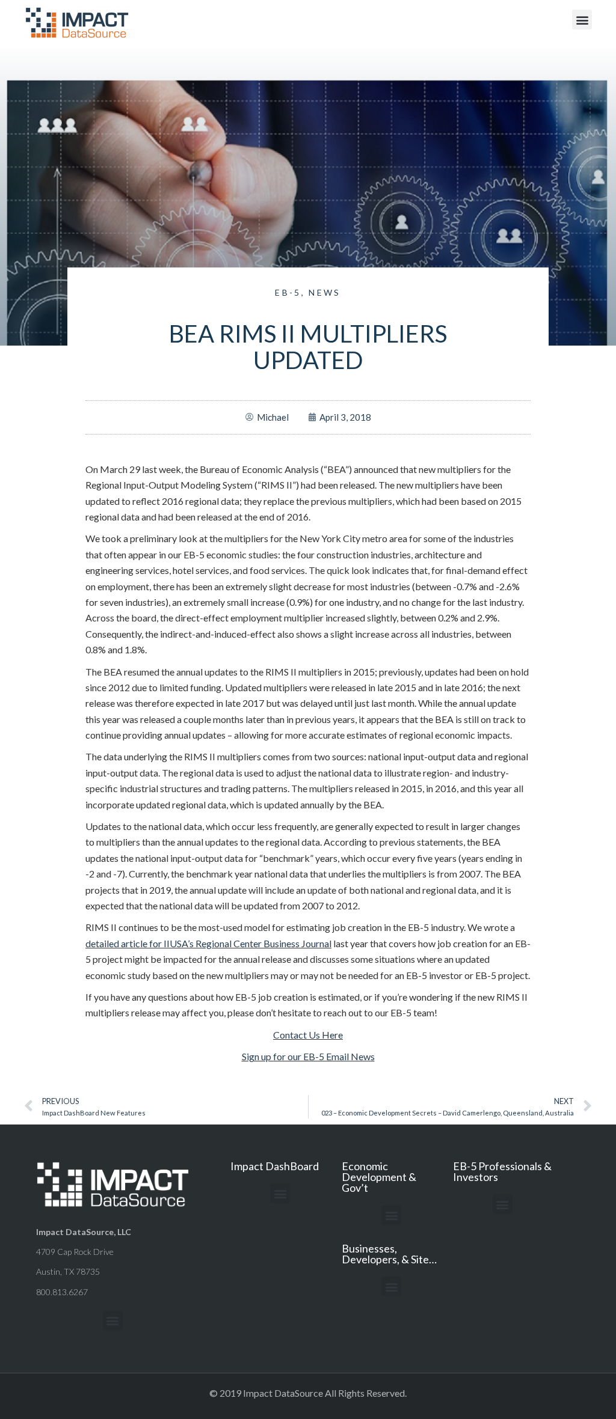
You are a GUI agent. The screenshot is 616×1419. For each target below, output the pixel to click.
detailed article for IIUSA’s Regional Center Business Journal (208, 943)
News (324, 292)
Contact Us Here (308, 1034)
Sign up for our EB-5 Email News (308, 1056)
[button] (582, 19)
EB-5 (288, 292)
